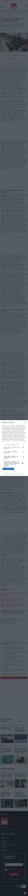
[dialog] (14, 448)
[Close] (25, 422)
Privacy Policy (21, 473)
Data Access (14, 473)
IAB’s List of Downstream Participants (15, 440)
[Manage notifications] (25, 893)
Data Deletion (6, 473)
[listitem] (14, 444)
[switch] (23, 447)
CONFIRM (8, 468)
